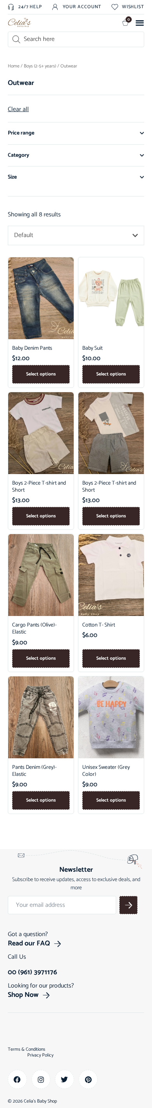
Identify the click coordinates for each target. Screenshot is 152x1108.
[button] (140, 22)
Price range (21, 133)
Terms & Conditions (26, 1049)
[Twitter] (64, 1079)
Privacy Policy (40, 1055)
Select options (41, 374)
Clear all (18, 109)
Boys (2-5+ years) (40, 66)
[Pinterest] (88, 1079)
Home (13, 66)
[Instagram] (41, 1079)
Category (18, 155)
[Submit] (128, 905)
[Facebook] (17, 1079)
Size (12, 177)
